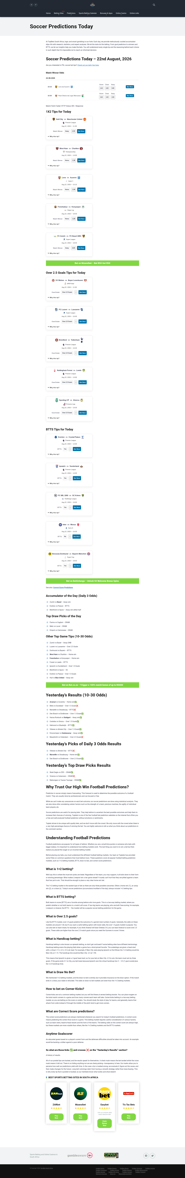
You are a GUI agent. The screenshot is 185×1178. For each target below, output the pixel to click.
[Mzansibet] (80, 1099)
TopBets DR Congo (113, 1172)
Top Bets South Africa (46, 1168)
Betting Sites (58, 13)
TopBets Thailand (140, 1172)
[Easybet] (104, 1099)
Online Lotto (134, 13)
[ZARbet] (56, 1099)
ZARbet (56, 1104)
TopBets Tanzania (137, 1168)
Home (48, 13)
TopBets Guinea (114, 1170)
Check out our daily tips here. (88, 65)
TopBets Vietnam (127, 1172)
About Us (112, 1174)
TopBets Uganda (150, 1168)
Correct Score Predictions (63, 588)
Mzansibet (80, 1104)
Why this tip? (54, 136)
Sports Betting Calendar (88, 13)
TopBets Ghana (124, 1168)
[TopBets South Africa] (92, 5)
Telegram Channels (101, 1174)
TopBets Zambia (100, 1172)
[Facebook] (31, 4)
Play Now (56, 1117)
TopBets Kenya (100, 1168)
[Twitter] (35, 4)
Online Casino (121, 13)
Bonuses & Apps (106, 13)
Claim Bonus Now (104, 1123)
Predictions (71, 13)
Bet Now (130, 87)
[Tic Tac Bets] (128, 1099)
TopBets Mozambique (141, 1170)
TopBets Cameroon (101, 1170)
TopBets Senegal (127, 1170)
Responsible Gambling (125, 1174)
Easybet (105, 1104)
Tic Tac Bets (129, 1104)
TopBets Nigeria (112, 1168)
